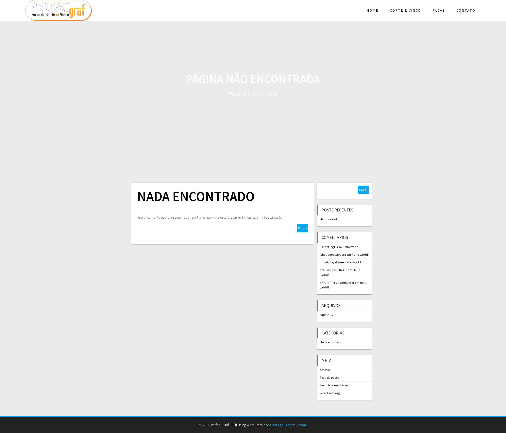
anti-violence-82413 (333, 270)
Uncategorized (330, 342)
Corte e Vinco (405, 10)
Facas (439, 10)
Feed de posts (329, 377)
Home (373, 10)
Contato (465, 10)
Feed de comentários (334, 385)
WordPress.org (330, 393)
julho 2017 (326, 315)
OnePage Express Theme (288, 425)
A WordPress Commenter (337, 283)
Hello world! (328, 219)
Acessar (325, 370)
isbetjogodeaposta (333, 254)
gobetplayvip (329, 262)
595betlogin (328, 247)
